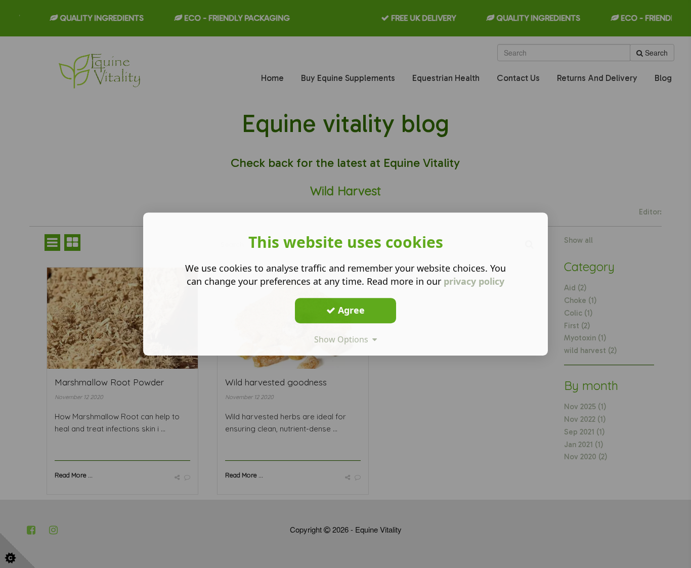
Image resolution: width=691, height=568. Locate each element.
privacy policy (474, 281)
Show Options (343, 339)
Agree (350, 310)
